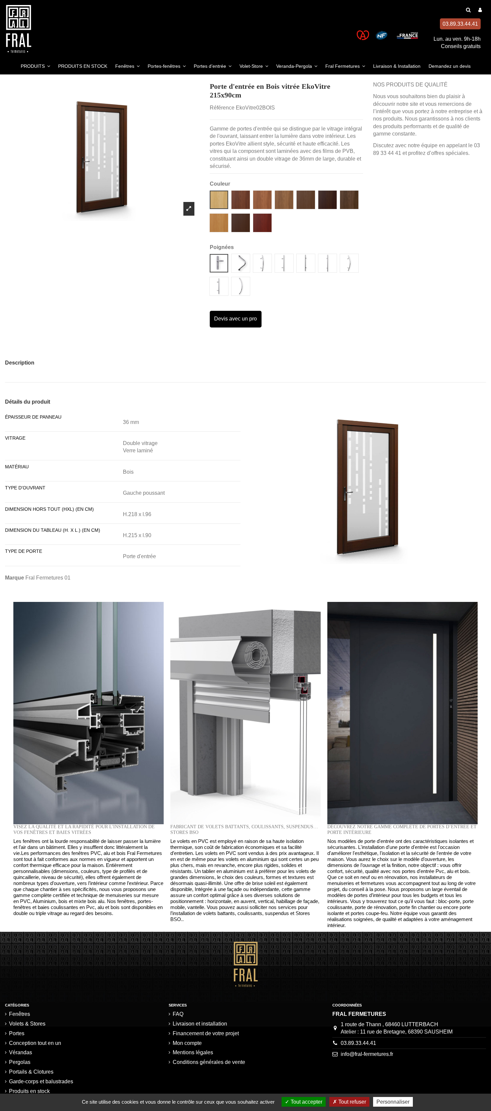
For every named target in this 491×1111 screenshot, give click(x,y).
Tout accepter (305, 1102)
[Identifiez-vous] (480, 10)
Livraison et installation (200, 1024)
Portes (16, 1033)
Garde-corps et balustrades (41, 1081)
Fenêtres (19, 1014)
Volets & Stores (27, 1024)
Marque (14, 578)
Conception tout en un (35, 1043)
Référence (222, 107)
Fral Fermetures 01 (47, 578)
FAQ (178, 1014)
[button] (35, 66)
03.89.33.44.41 (358, 1043)
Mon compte (187, 1043)
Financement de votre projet (206, 1033)
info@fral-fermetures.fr (367, 1054)
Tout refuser (351, 1102)
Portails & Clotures (31, 1072)
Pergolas (19, 1062)
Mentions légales (193, 1052)
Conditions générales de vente (209, 1062)
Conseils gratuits (461, 46)
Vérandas (20, 1052)
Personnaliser (393, 1102)
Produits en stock (29, 1091)
